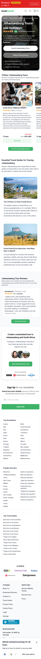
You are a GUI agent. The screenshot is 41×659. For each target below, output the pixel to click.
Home (5, 18)
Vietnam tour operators (27, 494)
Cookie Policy (7, 608)
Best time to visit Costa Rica (12, 519)
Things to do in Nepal (9, 537)
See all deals (34, 4)
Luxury (5, 503)
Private (5, 489)
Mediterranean (25, 458)
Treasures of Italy (9, 313)
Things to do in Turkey (10, 548)
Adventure (6, 472)
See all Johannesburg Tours (20, 48)
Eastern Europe (25, 453)
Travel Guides (7, 600)
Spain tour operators (26, 472)
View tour (17, 141)
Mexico (22, 441)
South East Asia (25, 427)
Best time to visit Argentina (11, 525)
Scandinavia (24, 430)
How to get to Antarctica (11, 540)
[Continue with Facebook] (4, 654)
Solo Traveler (7, 495)
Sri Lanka (23, 444)
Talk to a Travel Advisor (20, 55)
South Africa (7, 455)
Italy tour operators (26, 475)
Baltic (22, 424)
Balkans (5, 458)
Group (5, 486)
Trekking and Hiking (9, 475)
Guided (5, 500)
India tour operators (26, 477)
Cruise (5, 477)
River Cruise (7, 480)
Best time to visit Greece (11, 522)
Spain (5, 432)
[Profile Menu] (36, 11)
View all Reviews (20, 321)
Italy (4, 427)
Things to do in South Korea (11, 551)
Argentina (6, 450)
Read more (6, 42)
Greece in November (9, 554)
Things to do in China (9, 542)
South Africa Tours (25, 18)
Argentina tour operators (28, 497)
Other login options (28, 654)
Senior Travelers (8, 497)
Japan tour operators (27, 480)
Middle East (24, 455)
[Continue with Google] (11, 654)
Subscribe (21, 407)
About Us (6, 588)
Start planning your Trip (20, 364)
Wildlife (5, 483)
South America (8, 453)
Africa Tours (13, 18)
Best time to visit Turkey (10, 531)
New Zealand (24, 447)
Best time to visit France (10, 534)
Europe (5, 424)
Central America (25, 450)
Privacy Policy (8, 604)
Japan (22, 438)
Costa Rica (23, 432)
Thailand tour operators (27, 491)
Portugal (6, 444)
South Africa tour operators (25, 487)
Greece (5, 441)
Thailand (6, 447)
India (21, 435)
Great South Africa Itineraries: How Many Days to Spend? (19, 250)
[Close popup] (37, 642)
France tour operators (27, 483)
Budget (5, 506)
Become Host (26, 595)
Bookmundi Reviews (10, 592)
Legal (5, 612)
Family (5, 492)
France (5, 435)
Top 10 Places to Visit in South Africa (18, 202)
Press (24, 599)
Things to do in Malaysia (10, 545)
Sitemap (6, 616)
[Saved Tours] (30, 11)
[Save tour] (3, 84)
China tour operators (26, 500)
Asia (4, 430)
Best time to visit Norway (11, 528)
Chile (4, 438)
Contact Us (6, 596)
